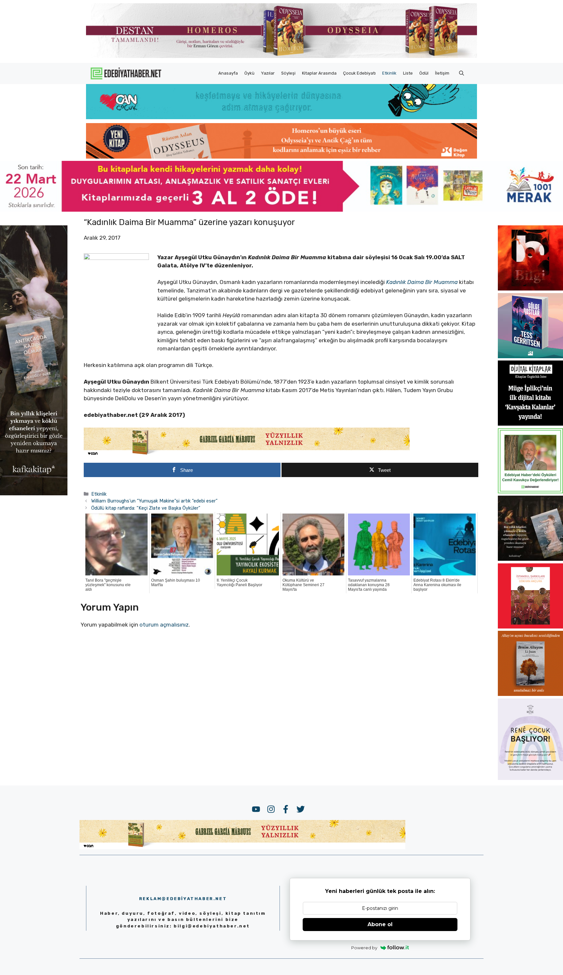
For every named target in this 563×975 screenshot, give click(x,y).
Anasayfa (228, 73)
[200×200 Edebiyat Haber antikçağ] (530, 559)
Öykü (249, 73)
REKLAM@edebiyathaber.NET (183, 898)
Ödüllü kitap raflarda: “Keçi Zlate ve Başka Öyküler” (145, 508)
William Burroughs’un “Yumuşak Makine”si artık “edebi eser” (154, 501)
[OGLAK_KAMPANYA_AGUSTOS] (530, 626)
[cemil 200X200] (530, 491)
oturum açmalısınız (164, 624)
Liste (408, 73)
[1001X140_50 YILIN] (281, 56)
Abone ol (380, 924)
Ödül (423, 73)
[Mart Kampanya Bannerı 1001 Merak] (281, 209)
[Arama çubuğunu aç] (461, 73)
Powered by (364, 947)
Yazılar (268, 73)
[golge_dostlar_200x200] (530, 356)
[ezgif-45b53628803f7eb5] (281, 117)
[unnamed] (530, 288)
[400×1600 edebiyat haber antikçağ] (33, 493)
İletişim (442, 73)
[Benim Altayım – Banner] (530, 694)
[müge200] (530, 423)
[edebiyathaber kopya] (281, 156)
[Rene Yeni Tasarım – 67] (530, 778)
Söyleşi (288, 73)
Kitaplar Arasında (319, 73)
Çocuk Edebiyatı (359, 73)
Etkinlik (389, 73)
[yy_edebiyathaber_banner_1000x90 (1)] (247, 455)
